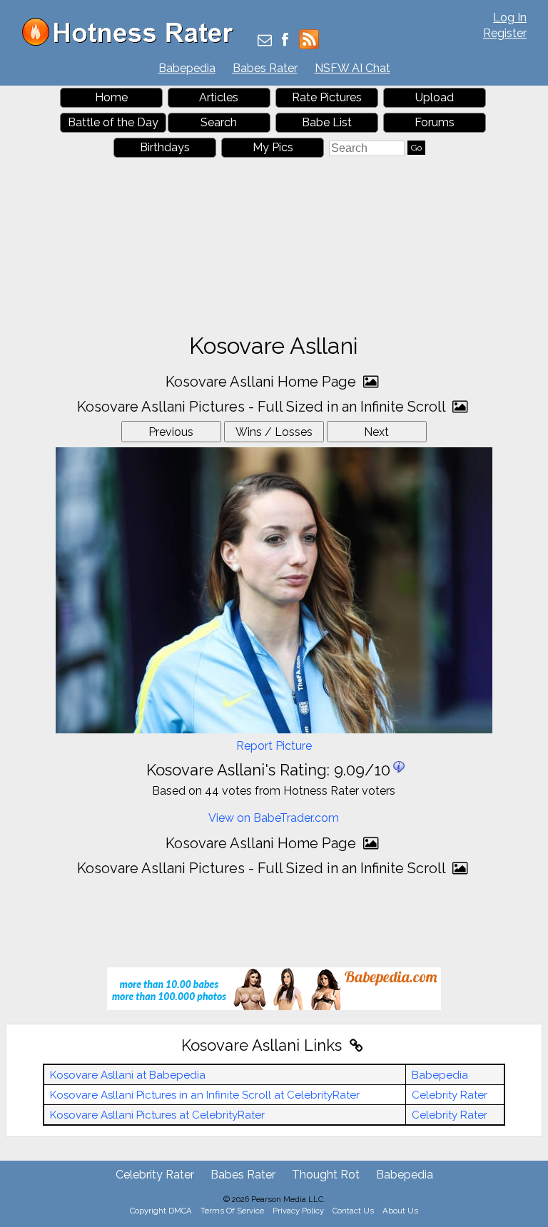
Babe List (327, 122)
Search (219, 122)
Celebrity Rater (449, 1095)
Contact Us (353, 1211)
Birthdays (165, 147)
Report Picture (274, 746)
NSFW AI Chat (352, 68)
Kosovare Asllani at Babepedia (128, 1075)
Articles (218, 97)
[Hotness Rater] (132, 42)
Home (111, 97)
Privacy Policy (298, 1211)
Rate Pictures (327, 97)
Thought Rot (326, 1174)
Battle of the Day (113, 122)
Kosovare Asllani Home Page (263, 381)
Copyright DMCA (161, 1211)
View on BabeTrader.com (273, 818)
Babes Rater (265, 68)
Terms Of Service (232, 1211)
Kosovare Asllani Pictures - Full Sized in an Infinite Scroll (263, 406)
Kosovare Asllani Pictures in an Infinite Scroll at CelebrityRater (205, 1095)
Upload (434, 97)
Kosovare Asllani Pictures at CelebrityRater (157, 1115)
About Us (400, 1211)
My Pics (273, 147)
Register (505, 33)
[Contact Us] (264, 41)
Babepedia (186, 68)
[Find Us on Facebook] (285, 41)
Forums (435, 122)
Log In (510, 17)
